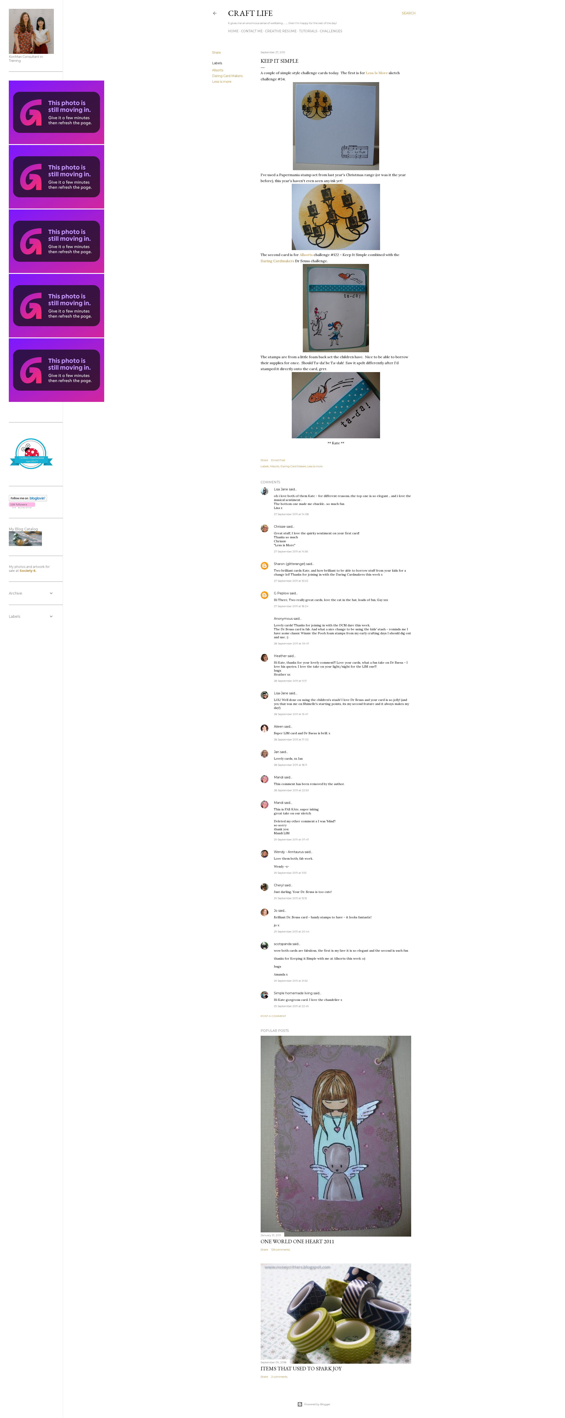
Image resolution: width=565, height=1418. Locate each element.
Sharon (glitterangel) (289, 564)
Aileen (278, 727)
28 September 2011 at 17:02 (291, 739)
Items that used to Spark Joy (301, 1368)
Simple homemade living (293, 993)
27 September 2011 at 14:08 (291, 514)
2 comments (279, 1376)
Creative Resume (281, 31)
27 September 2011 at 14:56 (291, 551)
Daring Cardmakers (277, 261)
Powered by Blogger (317, 1404)
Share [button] (216, 53)
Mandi (278, 777)
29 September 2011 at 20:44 (291, 931)
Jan (277, 752)
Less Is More (377, 73)
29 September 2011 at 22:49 (291, 1006)
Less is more (222, 82)
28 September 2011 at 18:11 (290, 764)
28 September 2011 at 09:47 (291, 643)
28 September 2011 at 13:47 (291, 714)
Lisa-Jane (281, 693)
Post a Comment (273, 1016)
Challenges (331, 31)
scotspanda (283, 944)
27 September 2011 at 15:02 (291, 580)
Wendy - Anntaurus (289, 852)
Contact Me (252, 31)
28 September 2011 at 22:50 (291, 790)
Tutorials (308, 31)
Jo (275, 911)
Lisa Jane (281, 489)
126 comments (280, 1249)
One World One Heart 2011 (297, 1241)
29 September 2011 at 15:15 (290, 898)
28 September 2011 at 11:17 (290, 680)
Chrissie (280, 527)
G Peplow (281, 593)
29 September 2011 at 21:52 (291, 980)
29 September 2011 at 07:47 (291, 839)
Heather (280, 656)
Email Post (278, 460)
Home (233, 31)
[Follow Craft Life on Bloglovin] (28, 500)
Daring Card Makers (227, 76)
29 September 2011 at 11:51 (290, 872)
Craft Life (250, 13)
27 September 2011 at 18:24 (291, 606)
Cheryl (279, 885)
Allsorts (217, 70)
